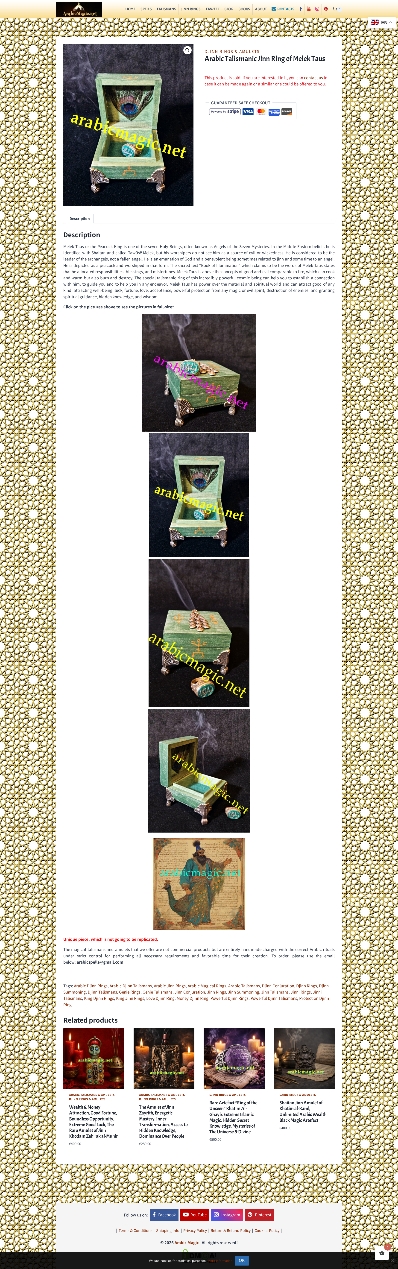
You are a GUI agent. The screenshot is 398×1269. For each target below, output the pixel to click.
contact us (313, 77)
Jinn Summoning (243, 992)
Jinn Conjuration (190, 992)
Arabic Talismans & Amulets (92, 1094)
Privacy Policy (195, 1230)
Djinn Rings (306, 985)
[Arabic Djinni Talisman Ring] (199, 495)
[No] (392, 1260)
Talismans (166, 9)
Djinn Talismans (102, 992)
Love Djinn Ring (160, 998)
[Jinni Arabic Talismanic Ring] (199, 373)
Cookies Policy (267, 1230)
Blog (228, 9)
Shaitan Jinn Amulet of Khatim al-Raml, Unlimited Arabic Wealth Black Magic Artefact (303, 1111)
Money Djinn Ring (192, 998)
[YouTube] (308, 9)
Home (130, 9)
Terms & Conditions (135, 1230)
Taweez (212, 9)
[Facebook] (300, 9)
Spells (146, 9)
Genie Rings (129, 992)
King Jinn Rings (130, 998)
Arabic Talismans (244, 985)
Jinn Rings (191, 9)
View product (291, 1141)
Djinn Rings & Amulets (232, 51)
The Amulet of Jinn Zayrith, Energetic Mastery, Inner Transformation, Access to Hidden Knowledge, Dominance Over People (163, 1121)
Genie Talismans (158, 992)
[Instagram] (317, 9)
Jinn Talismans (275, 992)
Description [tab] (80, 218)
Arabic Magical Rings (207, 985)
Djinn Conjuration (278, 985)
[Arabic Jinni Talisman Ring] (199, 633)
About (261, 9)
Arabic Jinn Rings (170, 985)
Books (244, 9)
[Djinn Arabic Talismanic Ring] (199, 771)
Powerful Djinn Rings (230, 998)
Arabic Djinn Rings (91, 985)
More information (220, 1261)
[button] (187, 50)
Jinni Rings (301, 992)
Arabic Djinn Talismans (131, 985)
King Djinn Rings (99, 998)
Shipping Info (167, 1230)
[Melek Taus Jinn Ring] (199, 884)
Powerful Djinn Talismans (274, 998)
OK (242, 1260)
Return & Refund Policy (231, 1230)
